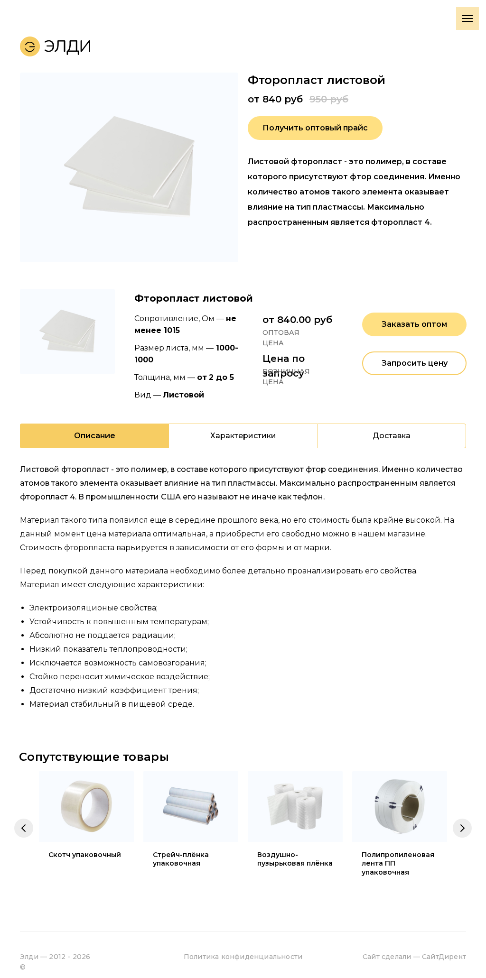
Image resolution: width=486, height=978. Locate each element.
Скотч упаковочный (84, 854)
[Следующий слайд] (462, 828)
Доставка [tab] (392, 435)
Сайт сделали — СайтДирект (414, 956)
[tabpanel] (243, 591)
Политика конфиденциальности (243, 956)
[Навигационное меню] (467, 18)
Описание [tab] (94, 435)
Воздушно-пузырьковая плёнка (295, 859)
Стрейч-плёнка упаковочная (181, 859)
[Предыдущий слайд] (23, 828)
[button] (315, 128)
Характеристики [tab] (243, 435)
